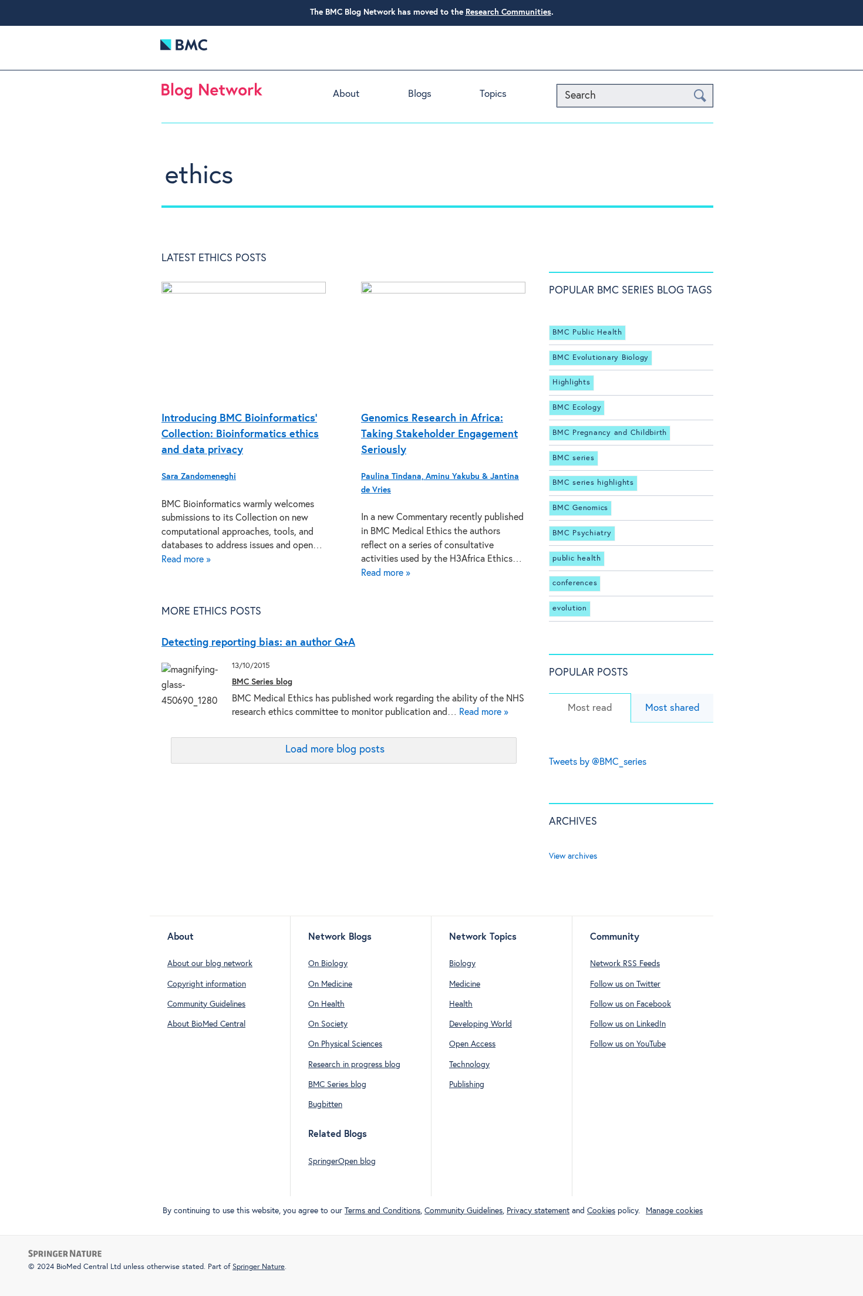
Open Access (472, 1044)
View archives (573, 856)
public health (576, 558)
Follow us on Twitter (625, 984)
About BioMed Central (206, 1024)
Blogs (420, 94)
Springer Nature (258, 1267)
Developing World (480, 1024)
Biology (462, 964)
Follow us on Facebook (630, 1004)
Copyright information (206, 984)
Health (461, 1004)
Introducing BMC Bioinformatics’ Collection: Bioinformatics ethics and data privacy (240, 434)
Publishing (466, 1085)
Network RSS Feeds (625, 964)
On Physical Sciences (345, 1044)
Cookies (601, 1211)
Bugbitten (325, 1105)
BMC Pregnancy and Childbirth (609, 433)
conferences (574, 583)
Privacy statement (538, 1211)
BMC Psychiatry (582, 533)
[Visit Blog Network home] (211, 94)
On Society (328, 1024)
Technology (469, 1065)
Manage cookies (674, 1211)
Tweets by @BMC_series (597, 762)
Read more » (186, 559)
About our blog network (209, 964)
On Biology (328, 964)
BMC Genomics (580, 508)
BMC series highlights (593, 483)
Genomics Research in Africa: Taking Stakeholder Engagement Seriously (439, 434)
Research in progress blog (354, 1065)
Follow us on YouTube (628, 1044)
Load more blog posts (335, 749)
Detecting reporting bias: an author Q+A (258, 642)
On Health (326, 1004)
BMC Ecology (576, 407)
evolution (569, 608)
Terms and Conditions (382, 1211)
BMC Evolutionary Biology (600, 358)
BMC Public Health (587, 332)
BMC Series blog (262, 682)
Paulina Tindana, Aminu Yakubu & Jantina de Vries (440, 483)
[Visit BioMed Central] (183, 48)
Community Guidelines (206, 1004)
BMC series (573, 458)
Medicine (464, 984)
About (346, 94)
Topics (493, 94)
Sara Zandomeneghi (198, 477)
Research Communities (508, 12)
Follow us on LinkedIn (628, 1024)
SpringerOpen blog (342, 1161)
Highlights (571, 382)
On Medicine (330, 984)
